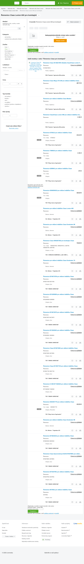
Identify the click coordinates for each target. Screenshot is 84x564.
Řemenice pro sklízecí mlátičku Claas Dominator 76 (59, 260)
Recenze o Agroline (27, 536)
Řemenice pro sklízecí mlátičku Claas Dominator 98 (59, 224)
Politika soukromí (26, 530)
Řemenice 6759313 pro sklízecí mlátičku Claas (57, 132)
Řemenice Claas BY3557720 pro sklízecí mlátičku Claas (60, 366)
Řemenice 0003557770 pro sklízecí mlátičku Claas (58, 402)
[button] (76, 75)
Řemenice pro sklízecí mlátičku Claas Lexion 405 (58, 208)
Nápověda (4, 530)
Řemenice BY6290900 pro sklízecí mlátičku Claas (58, 294)
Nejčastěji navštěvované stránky (30, 541)
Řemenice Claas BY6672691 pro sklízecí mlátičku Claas (60, 348)
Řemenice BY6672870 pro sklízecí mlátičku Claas (58, 312)
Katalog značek (26, 538)
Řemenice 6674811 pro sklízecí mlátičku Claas (57, 489)
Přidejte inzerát (60, 40)
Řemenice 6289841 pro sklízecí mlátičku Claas (57, 168)
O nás (3, 527)
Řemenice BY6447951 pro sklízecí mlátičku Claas (58, 472)
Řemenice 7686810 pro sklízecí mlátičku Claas (57, 150)
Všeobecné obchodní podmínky (30, 527)
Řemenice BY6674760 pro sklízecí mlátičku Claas (58, 276)
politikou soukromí (49, 52)
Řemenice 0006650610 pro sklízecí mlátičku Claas (58, 190)
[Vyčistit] (24, 26)
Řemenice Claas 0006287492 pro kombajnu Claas (58, 240)
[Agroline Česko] (7, 3)
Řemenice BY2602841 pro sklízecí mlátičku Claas (58, 330)
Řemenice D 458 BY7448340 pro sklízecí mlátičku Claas (60, 384)
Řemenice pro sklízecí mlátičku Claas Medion (57, 98)
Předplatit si (33, 50)
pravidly (57, 52)
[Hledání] (23, 3)
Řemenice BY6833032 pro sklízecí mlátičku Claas (58, 436)
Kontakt (4, 533)
